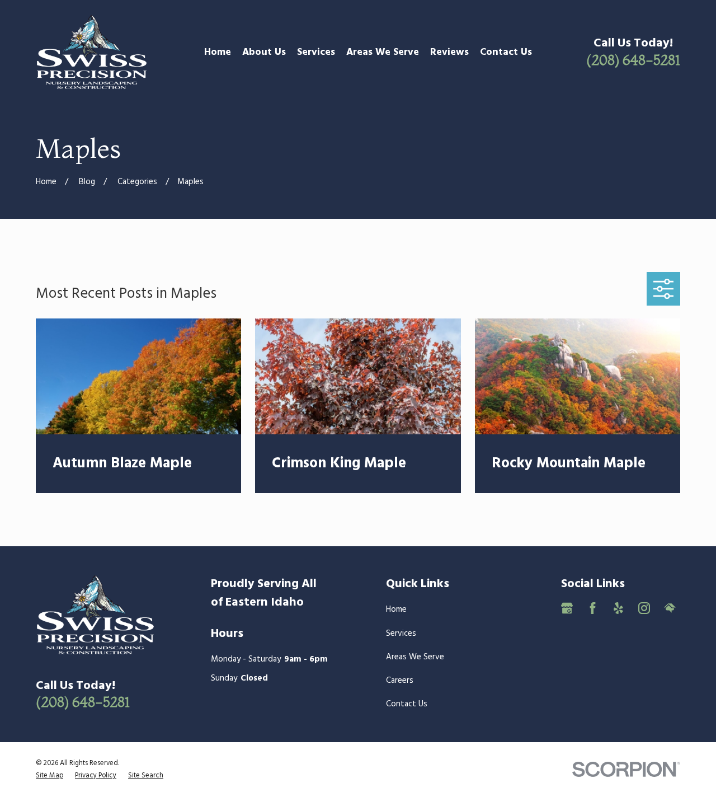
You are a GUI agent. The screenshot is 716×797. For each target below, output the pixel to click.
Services (401, 633)
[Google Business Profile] (567, 608)
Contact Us (406, 704)
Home (396, 609)
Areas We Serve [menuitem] (382, 52)
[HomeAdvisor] (670, 608)
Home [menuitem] (217, 52)
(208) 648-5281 (633, 59)
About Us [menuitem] (264, 52)
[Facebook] (593, 608)
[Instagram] (644, 608)
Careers (399, 680)
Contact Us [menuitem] (506, 52)
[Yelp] (618, 608)
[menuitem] (49, 776)
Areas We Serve (415, 657)
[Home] (92, 52)
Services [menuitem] (316, 52)
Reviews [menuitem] (449, 52)
